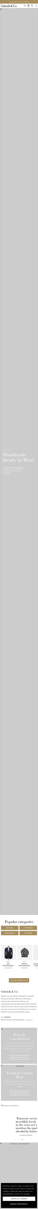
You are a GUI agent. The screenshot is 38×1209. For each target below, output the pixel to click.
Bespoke (9, 928)
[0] (15, 1139)
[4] (22, 1139)
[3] (21, 1139)
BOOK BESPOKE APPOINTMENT (13, 468)
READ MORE (7, 473)
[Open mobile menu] (35, 5)
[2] (19, 1139)
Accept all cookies (19, 1199)
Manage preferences (19, 1204)
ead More (29, 1020)
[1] (17, 1139)
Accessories (10, 933)
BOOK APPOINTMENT (19, 1057)
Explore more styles (19, 980)
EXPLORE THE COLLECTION (12, 470)
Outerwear (28, 928)
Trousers (28, 933)
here (28, 1194)
